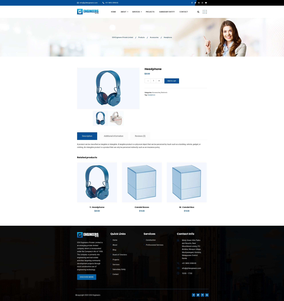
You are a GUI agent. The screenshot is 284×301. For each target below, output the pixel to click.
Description (87, 136)
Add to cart (172, 81)
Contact (183, 12)
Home (113, 12)
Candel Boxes (142, 207)
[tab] (87, 136)
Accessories (156, 92)
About (123, 12)
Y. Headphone (97, 207)
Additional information (113, 136)
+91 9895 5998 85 (111, 3)
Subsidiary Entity (167, 12)
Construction (151, 240)
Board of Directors (120, 255)
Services (136, 12)
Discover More (87, 277)
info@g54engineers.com (89, 3)
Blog (114, 250)
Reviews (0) (140, 136)
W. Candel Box (186, 207)
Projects (150, 12)
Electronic (164, 92)
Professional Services (154, 245)
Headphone (151, 95)
